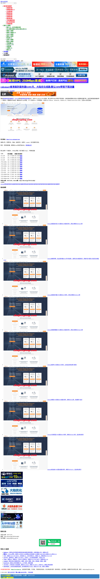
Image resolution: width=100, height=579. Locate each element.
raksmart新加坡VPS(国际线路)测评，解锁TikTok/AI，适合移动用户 (64, 469)
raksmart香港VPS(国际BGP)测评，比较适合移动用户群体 (62, 364)
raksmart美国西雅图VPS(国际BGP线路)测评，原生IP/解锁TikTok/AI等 (65, 329)
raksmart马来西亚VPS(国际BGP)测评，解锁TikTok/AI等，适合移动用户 (65, 434)
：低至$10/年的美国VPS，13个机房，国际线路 (18, 563)
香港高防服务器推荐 (8, 98)
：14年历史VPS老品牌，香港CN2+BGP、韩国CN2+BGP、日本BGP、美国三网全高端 (28, 564)
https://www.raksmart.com (13, 139)
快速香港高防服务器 (17, 184)
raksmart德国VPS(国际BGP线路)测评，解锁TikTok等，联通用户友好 (64, 399)
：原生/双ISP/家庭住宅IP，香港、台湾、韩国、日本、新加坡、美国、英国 (25, 561)
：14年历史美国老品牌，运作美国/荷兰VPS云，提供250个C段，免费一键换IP (26, 566)
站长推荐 (17, 60)
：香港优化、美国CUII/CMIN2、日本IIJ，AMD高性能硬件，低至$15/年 (24, 557)
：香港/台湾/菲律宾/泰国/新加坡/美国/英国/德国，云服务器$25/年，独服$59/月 (26, 552)
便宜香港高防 (8, 184)
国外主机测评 (4, 1)
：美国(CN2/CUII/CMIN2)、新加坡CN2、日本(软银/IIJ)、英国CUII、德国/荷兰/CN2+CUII (28, 555)
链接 (21, 156)
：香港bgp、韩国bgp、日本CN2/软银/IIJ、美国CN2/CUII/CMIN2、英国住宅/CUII (26, 559)
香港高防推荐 (37, 184)
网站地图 (30, 572)
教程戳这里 (29, 145)
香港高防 (31, 184)
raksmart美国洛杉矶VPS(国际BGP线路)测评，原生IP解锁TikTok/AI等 (65, 223)
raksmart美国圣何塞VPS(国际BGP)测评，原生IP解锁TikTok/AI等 (63, 295)
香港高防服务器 (25, 98)
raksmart (17, 98)
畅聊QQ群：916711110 (7, 577)
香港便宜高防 (25, 184)
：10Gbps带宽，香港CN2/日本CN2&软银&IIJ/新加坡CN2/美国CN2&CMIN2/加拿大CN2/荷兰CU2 (30, 554)
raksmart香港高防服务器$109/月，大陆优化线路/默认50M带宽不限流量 (37, 87)
